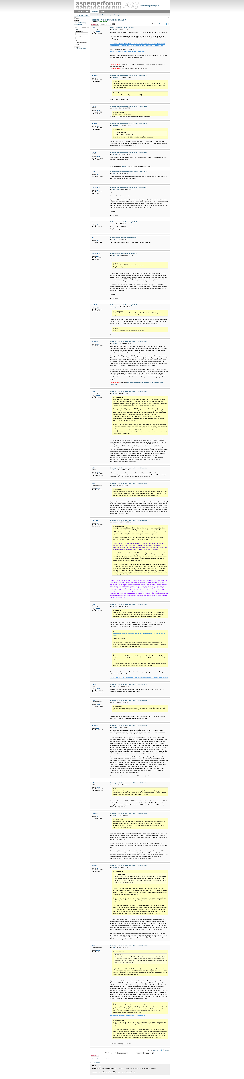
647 (97, 225)
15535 (98, 472)
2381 (97, 240)
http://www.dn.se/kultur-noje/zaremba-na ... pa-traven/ (127, 1015)
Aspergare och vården (121, 15)
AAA (114, 239)
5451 (97, 190)
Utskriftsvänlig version (168, 17)
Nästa (166, 1050)
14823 (98, 110)
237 (97, 174)
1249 (97, 78)
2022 (97, 344)
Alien (100, 21)
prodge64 (115, 77)
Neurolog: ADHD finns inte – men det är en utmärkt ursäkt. (129, 341)
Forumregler (78, 24)
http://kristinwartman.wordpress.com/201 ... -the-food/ (127, 51)
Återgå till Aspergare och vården (101, 1059)
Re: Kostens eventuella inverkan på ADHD (123, 222)
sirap (114, 173)
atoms (105, 21)
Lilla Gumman (117, 189)
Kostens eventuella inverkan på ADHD (108, 20)
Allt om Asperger (106, 15)
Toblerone (115, 522)
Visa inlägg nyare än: (111, 1053)
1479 (97, 868)
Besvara (93, 24)
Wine (114, 29)
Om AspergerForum (82, 15)
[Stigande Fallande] (149, 1053)
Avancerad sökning (80, 22)
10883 (98, 32)
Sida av (161, 24)
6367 (97, 523)
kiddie (114, 470)
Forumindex (95, 15)
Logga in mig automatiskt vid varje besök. (81, 42)
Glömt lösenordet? (80, 48)
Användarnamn (79, 31)
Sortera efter (132, 1053)
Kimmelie (115, 343)
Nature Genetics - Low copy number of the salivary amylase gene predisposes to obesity (139, 677)
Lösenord (78, 36)
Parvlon (115, 108)
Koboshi (115, 867)
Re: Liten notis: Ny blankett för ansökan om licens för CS (128, 75)
